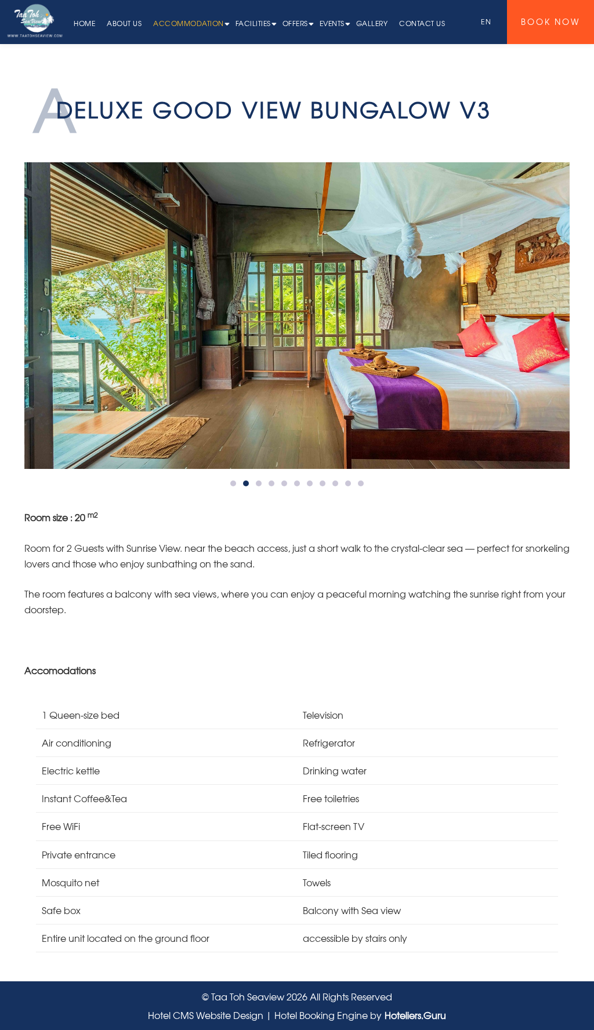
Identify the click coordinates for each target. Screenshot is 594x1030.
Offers (295, 23)
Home (84, 23)
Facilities (253, 23)
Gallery (372, 23)
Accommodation (188, 23)
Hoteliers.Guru (415, 1015)
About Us (124, 23)
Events (332, 23)
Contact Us (422, 23)
